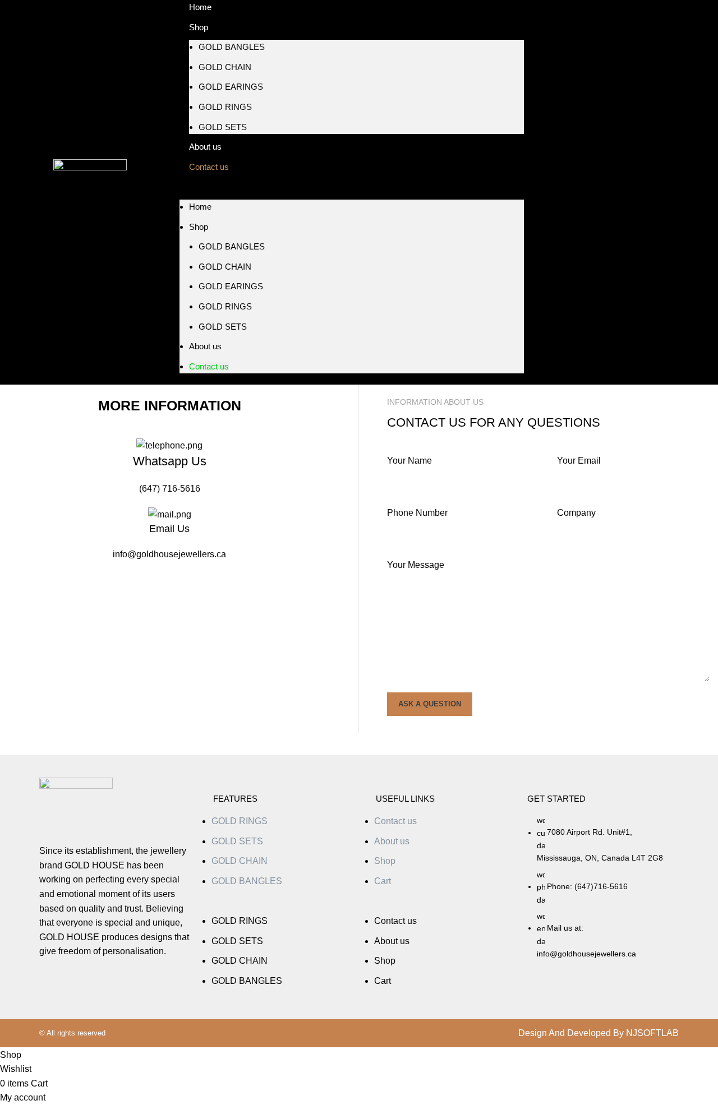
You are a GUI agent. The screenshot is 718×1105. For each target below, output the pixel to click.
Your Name (409, 460)
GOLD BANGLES (232, 47)
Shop (198, 27)
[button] (352, 192)
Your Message (415, 565)
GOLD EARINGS (231, 86)
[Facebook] (571, 192)
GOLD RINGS (225, 107)
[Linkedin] (630, 192)
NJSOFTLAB (652, 1033)
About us (205, 346)
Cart (382, 881)
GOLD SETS (223, 127)
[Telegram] (610, 192)
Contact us (209, 167)
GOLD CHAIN (225, 67)
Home (200, 206)
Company (576, 512)
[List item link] (603, 892)
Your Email (579, 460)
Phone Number (417, 512)
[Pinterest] (649, 192)
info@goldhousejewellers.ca (169, 554)
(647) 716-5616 (169, 488)
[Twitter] (590, 192)
